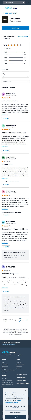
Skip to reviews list (11, 46)
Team (3, 362)
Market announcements (7, 382)
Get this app (15, 28)
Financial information (7, 380)
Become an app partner (8, 344)
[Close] (28, 2)
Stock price (4, 378)
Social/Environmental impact (8, 370)
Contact (18, 368)
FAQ (3, 386)
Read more (5, 115)
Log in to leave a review (23, 37)
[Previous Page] (15, 320)
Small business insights (23, 383)
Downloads (19, 366)
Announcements (20, 364)
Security (4, 368)
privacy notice (13, 403)
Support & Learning (22, 374)
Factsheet (19, 362)
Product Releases (21, 377)
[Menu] (3, 7)
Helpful (7, 118)
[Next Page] (26, 320)
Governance (4, 364)
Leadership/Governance (7, 384)
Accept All (15, 417)
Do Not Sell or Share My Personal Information (15, 406)
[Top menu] (28, 7)
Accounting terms (21, 380)
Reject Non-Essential (16, 412)
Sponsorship (5, 366)
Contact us (4, 371)
